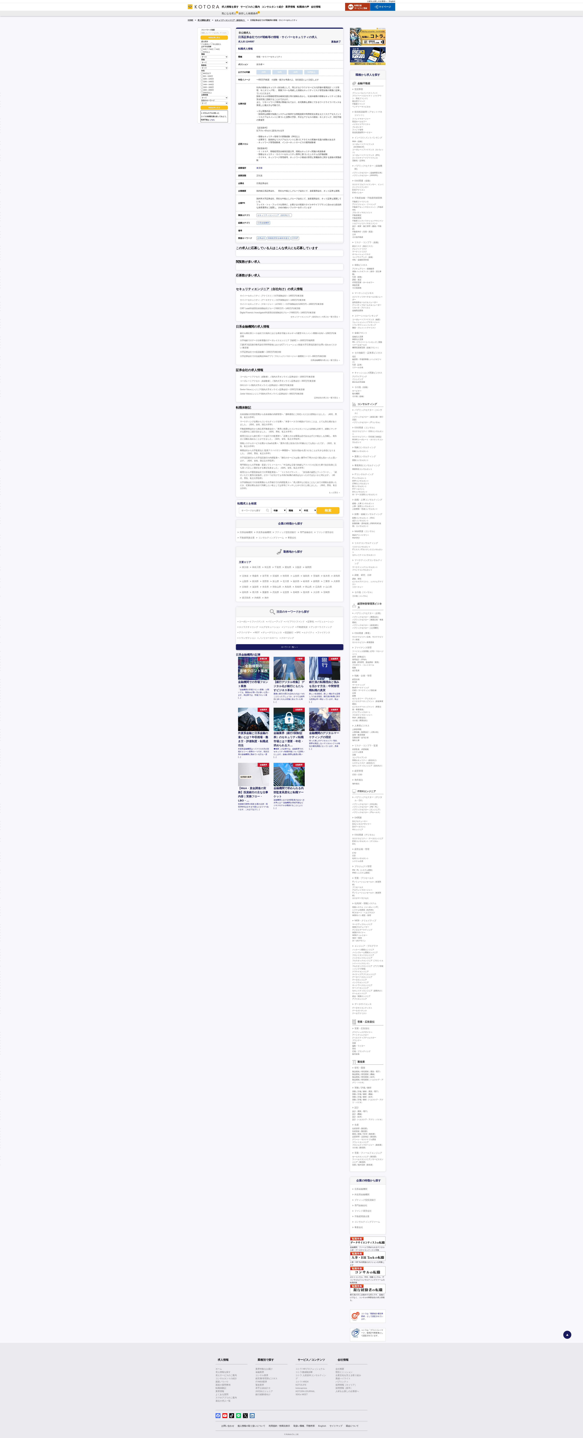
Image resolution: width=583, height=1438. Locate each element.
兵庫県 (337, 581)
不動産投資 (302, 627)
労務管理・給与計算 (360, 738)
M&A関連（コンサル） (365, 531)
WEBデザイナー (358, 932)
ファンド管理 (357, 130)
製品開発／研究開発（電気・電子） (366, 1071)
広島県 (318, 587)
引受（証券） (357, 365)
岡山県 (308, 587)
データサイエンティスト (362, 1008)
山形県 (296, 576)
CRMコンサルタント (360, 484)
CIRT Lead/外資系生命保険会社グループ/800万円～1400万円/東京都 (270, 308)
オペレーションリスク (361, 254)
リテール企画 (357, 367)
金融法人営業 (357, 337)
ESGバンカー (357, 193)
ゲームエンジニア (359, 993)
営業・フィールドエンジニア (368, 1153)
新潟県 (255, 581)
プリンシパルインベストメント (365, 93)
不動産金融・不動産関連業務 (368, 198)
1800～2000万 (208, 90)
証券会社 (261, 238)
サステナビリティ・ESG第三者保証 (367, 437)
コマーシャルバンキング (366, 315)
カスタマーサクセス (360, 898)
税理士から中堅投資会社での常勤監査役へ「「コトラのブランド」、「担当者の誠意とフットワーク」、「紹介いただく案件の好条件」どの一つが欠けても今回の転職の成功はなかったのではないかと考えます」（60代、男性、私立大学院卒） (288, 475)
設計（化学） (357, 1117)
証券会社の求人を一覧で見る (326, 398)
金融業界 (260, 1372)
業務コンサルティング (365, 456)
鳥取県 (288, 587)
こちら (212, 120)
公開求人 (206, 44)
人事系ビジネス (362, 725)
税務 (354, 668)
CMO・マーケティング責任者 (364, 690)
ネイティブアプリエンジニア (364, 974)
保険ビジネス (361, 265)
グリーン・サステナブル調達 (364, 1139)
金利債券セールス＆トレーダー (365, 302)
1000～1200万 (208, 79)
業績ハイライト (343, 1378)
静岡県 (316, 581)
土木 (354, 234)
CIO (353, 856)
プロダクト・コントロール (363, 665)
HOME (190, 20)
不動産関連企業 (247, 537)
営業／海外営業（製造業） (363, 1165)
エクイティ (309, 632)
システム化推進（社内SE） (363, 910)
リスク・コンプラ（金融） (367, 242)
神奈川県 (256, 567)
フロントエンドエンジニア (363, 955)
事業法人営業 (357, 339)
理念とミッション (344, 1372)
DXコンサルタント (360, 492)
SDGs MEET (302, 1394)
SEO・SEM (357, 938)
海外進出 (359, 780)
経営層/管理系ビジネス (266, 1378)
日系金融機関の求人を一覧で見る (324, 360)
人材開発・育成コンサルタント (365, 509)
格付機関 (356, 394)
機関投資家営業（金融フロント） (366, 348)
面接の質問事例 (223, 1385)
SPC (298, 632)
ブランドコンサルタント (362, 570)
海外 (266, 597)
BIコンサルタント (359, 486)
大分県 (316, 592)
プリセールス (357, 887)
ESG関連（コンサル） (365, 427)
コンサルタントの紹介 (226, 1378)
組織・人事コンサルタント (363, 503)
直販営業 (356, 285)
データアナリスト (359, 1013)
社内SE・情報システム (365, 903)
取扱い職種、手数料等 (304, 1426)
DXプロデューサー (360, 821)
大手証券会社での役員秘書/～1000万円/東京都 (260, 352)
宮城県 (276, 576)
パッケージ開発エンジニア (363, 950)
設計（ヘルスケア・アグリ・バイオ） (367, 1119)
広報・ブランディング (361, 1051)
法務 (354, 755)
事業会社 (292, 537)
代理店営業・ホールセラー (363, 282)
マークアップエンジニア (362, 924)
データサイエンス (363, 1004)
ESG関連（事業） (363, 633)
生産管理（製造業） (360, 1128)
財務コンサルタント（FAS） (364, 518)
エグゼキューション (270, 627)
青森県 (255, 576)
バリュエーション (325, 621)
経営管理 (359, 771)
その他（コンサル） (364, 592)
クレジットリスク (359, 249)
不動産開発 (356, 218)
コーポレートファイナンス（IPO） (366, 155)
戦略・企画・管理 (363, 675)
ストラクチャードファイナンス (365, 158)
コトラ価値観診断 (304, 1372)
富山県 (276, 581)
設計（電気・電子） (360, 1111)
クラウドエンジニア (360, 972)
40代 (218, 49)
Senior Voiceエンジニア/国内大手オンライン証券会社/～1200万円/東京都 (272, 389)
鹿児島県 (246, 597)
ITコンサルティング (364, 474)
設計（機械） (357, 1114)
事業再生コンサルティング (367, 465)
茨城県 (316, 576)
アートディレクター (360, 1035)
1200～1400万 (208, 81)
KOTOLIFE (301, 1385)
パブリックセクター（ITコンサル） (366, 422)
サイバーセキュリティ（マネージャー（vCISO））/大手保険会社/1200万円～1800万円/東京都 (281, 304)
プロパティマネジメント (362, 212)
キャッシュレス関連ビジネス (368, 372)
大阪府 (298, 567)
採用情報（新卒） (344, 1388)
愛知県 (288, 567)
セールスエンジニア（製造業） (365, 1157)
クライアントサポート (361, 712)
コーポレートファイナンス (251, 621)
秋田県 (286, 576)
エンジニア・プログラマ (366, 946)
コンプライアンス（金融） (363, 257)
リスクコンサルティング (366, 543)
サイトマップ (336, 1426)
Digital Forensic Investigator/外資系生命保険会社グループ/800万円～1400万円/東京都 (277, 312)
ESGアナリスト (358, 190)
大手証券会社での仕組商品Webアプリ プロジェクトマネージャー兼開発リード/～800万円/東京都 (283, 356)
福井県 (296, 581)
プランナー (356, 1040)
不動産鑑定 (356, 215)
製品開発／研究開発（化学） (364, 1077)
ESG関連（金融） (363, 180)
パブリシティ (342, 1381)
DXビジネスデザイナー (361, 824)
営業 (354, 1043)
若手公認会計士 (263, 1388)
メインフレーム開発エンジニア (365, 952)
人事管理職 (356, 729)
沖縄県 (257, 597)
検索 (328, 510)
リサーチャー (357, 587)
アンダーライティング (321, 627)
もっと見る (333, 492)
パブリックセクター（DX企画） (365, 804)
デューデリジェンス (272, 632)
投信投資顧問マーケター (362, 132)
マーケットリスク (359, 252)
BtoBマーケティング (360, 688)
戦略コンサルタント (360, 451)
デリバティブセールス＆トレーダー (366, 305)
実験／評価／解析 (363, 1087)
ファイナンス (323, 632)
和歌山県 (277, 587)
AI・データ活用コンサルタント (365, 494)
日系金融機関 (263, 223)
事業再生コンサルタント (362, 469)
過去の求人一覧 (223, 1401)
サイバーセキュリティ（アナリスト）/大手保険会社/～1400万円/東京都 (271, 296)
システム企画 (357, 861)
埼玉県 (267, 567)
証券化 (311, 621)
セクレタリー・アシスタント (364, 699)
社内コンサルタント (360, 858)
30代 (211, 49)
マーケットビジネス (364, 293)
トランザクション (247, 638)
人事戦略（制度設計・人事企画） (366, 732)
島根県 (298, 587)
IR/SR (354, 682)
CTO (354, 853)
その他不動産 (357, 237)
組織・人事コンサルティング (368, 499)
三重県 (326, 581)
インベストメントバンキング (368, 137)
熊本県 (306, 592)
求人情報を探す (204, 20)
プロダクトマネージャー (362, 715)
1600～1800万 (208, 87)
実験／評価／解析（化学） (363, 1097)
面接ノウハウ (222, 1381)
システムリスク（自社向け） (364, 763)
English (392, 1)
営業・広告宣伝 (362, 1028)
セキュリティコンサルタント (364, 555)
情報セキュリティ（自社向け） (365, 760)
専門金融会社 (306, 532)
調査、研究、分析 (363, 575)
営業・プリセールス (364, 878)
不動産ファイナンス (360, 202)
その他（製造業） (359, 1148)
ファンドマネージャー (361, 119)
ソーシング (288, 627)
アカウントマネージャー (362, 890)
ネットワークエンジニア (362, 985)
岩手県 (265, 576)
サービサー (356, 391)
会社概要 (340, 1369)
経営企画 (356, 679)
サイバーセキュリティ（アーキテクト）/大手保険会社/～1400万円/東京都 (272, 300)
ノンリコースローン (268, 638)
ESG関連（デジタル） (365, 834)
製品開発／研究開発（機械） (364, 1074)
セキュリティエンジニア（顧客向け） (367, 991)
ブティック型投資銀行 (285, 532)
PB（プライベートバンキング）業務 (367, 342)
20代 (205, 49)
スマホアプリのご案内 (226, 1397)
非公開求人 (217, 44)
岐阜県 (306, 581)
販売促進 (356, 1054)
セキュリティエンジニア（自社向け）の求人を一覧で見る (314, 317)
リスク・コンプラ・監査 (366, 745)
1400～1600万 (208, 84)
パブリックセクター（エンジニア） (366, 810)
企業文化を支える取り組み (348, 1375)
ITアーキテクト (358, 489)
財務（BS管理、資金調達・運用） (366, 662)
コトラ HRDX (302, 1381)
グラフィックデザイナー (362, 1032)
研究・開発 (360, 1068)
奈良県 (265, 587)
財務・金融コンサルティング (368, 514)
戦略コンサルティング (365, 447)
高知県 (276, 592)
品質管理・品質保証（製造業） (365, 1137)
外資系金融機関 (263, 532)
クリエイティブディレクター (364, 1038)
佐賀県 (286, 592)
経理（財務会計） (359, 657)
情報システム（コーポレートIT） (365, 907)
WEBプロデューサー (360, 927)
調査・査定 (356, 280)
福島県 (306, 576)
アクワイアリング (359, 376)
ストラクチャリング (248, 627)
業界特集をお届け (264, 1369)
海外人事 (356, 740)
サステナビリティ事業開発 (363, 642)
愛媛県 (265, 592)
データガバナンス (359, 1011)
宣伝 (354, 1049)
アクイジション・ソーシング (364, 204)
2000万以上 (207, 93)
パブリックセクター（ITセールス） (366, 812)
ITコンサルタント (359, 478)
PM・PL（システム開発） (363, 870)
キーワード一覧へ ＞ (289, 647)
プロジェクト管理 (363, 866)
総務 (354, 696)
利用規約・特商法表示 (279, 1426)
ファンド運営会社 (325, 532)
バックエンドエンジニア (362, 958)
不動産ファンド (358, 104)
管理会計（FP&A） (360, 659)
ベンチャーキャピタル (361, 107)
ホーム (219, 1369)
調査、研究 (356, 579)
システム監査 (357, 752)
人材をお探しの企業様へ (377, 1)
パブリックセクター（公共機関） (366, 628)
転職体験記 (221, 1388)
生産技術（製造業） (360, 1131)
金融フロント (361, 333)
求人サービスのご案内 (226, 1375)
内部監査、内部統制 (360, 749)
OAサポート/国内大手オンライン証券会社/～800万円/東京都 (266, 385)
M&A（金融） (357, 141)
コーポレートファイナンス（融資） (366, 319)
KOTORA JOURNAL (305, 1391)
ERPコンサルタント (360, 481)
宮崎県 (326, 592)
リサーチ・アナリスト (361, 308)
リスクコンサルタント (361, 547)
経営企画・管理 (362, 849)
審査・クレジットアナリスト (364, 328)
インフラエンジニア (360, 982)
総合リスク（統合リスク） (363, 246)
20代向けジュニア (264, 1391)
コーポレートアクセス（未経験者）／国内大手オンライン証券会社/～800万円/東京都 (277, 381)
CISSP (295, 238)
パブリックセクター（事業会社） (366, 617)
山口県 (329, 587)
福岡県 (308, 567)
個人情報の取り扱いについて (251, 1426)
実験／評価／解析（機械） (363, 1094)
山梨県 (245, 581)
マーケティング (358, 685)
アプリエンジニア (359, 999)
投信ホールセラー (359, 121)
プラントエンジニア (360, 1142)
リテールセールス (359, 345)
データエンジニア (359, 980)
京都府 (245, 587)
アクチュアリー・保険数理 (363, 269)
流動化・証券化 (358, 161)
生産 (357, 1125)
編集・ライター (358, 1046)
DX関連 (358, 817)
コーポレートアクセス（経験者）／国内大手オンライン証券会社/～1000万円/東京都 (277, 377)
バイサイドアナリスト (361, 124)
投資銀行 (289, 632)
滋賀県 (255, 587)
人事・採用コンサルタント (363, 506)
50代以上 (206, 52)
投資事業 (359, 89)
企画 (354, 693)
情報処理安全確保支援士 (279, 238)
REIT (257, 632)
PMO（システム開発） (361, 873)
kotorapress (301, 1388)
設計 (357, 1107)
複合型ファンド (358, 101)
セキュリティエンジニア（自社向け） (230, 20)
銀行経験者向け (263, 1394)
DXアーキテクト (359, 827)
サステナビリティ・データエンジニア (367, 838)
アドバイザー (245, 632)
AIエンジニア (357, 829)
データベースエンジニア (362, 977)
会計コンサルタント (360, 521)
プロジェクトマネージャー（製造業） (367, 1145)
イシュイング (357, 379)
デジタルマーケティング (362, 930)
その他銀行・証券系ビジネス (368, 353)
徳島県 (245, 592)
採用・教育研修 (358, 735)
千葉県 (278, 567)
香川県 (255, 592)
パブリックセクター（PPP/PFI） (365, 175)
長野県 (265, 581)
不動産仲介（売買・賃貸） (363, 232)
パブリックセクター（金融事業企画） (367, 173)
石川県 (286, 581)
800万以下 (207, 73)
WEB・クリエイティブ (365, 920)
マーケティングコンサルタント (365, 567)
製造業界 (260, 1385)
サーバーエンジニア (360, 988)
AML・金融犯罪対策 (360, 260)
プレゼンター (357, 127)
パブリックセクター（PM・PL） (365, 807)
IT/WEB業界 (261, 1381)
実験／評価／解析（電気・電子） (366, 1091)
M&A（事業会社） (359, 718)
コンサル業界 (262, 1375)
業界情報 (220, 1391)
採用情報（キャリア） (346, 1385)
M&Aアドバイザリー (360, 535)
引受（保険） (357, 277)
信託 (354, 357)
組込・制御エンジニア (361, 996)
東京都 (259, 168)
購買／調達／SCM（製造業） (364, 1134)
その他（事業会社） (360, 720)
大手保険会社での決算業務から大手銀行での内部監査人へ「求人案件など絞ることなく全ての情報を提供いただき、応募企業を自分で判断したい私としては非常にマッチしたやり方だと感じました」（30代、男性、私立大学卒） (288, 485)
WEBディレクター (359, 935)
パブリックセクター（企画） (368, 613)
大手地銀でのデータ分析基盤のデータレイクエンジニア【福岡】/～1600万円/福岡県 (277, 340)
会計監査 (356, 670)
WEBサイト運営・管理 (361, 915)
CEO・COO (357, 775)
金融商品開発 (357, 310)
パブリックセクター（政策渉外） (366, 625)
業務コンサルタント (360, 460)
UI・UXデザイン (359, 941)
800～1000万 (208, 76)
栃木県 (326, 576)
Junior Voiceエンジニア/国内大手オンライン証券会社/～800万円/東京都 (271, 394)
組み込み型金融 (358, 382)
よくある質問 (222, 1394)
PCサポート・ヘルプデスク (363, 913)
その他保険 (356, 288)
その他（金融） (362, 387)
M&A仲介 (356, 538)
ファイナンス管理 (363, 647)
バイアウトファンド (295, 621)
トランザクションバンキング (364, 325)
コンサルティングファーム (271, 537)
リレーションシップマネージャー (366, 322)
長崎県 (296, 592)
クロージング (287, 638)
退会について (352, 1426)
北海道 (245, 576)
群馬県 (337, 576)
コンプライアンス (359, 757)
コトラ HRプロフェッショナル (310, 1369)
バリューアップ (275, 621)
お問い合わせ (227, 1426)
